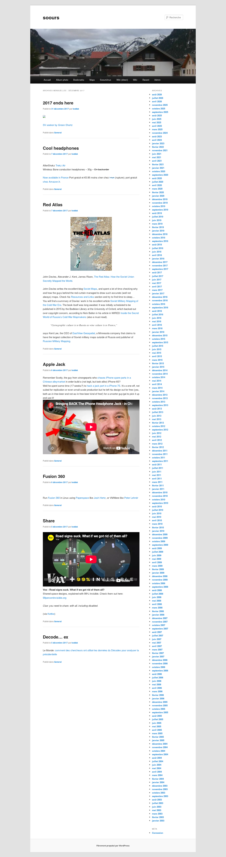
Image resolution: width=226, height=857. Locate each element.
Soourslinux (105, 79)
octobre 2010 (158, 499)
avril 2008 (157, 604)
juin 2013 (156, 415)
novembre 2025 (160, 104)
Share (49, 521)
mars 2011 (157, 482)
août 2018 (157, 244)
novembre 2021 (160, 150)
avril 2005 (157, 729)
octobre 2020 (158, 171)
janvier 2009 (158, 572)
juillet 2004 (157, 761)
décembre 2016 (159, 296)
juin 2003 (156, 806)
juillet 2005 (157, 719)
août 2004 (157, 757)
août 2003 (157, 799)
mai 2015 (156, 352)
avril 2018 (157, 255)
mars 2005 (157, 733)
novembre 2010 (160, 495)
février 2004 (158, 778)
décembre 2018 (159, 234)
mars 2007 (157, 649)
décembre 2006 (159, 660)
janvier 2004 (158, 782)
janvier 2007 (158, 656)
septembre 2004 (160, 754)
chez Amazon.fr (51, 181)
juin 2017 (156, 279)
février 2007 (158, 653)
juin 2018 (156, 251)
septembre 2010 (160, 503)
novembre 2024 (160, 132)
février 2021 (158, 164)
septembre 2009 (160, 544)
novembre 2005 (160, 705)
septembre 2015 (160, 342)
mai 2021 (156, 157)
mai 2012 (156, 436)
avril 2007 (157, 646)
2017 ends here (58, 103)
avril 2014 (157, 384)
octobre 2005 (158, 708)
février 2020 (158, 192)
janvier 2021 (158, 167)
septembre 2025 (160, 112)
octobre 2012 (158, 426)
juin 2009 (156, 555)
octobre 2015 (158, 338)
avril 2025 (157, 125)
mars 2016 (157, 328)
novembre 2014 (160, 373)
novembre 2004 (160, 747)
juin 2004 (156, 764)
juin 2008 (156, 597)
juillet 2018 (157, 248)
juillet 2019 (157, 216)
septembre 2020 (160, 174)
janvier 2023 (158, 143)
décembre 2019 (159, 199)
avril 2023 (157, 139)
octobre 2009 (158, 541)
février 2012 (158, 447)
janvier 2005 (158, 740)
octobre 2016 (158, 304)
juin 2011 (156, 471)
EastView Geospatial (83, 333)
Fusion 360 (54, 476)
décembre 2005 (159, 701)
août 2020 (157, 178)
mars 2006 (157, 691)
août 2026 (157, 94)
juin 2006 (156, 680)
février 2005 (158, 736)
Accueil (47, 79)
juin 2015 (156, 349)
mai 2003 (156, 810)
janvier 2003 (158, 820)
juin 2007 (156, 639)
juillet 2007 (157, 635)
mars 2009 (157, 565)
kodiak (76, 108)
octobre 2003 (158, 792)
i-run (112, 177)
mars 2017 (157, 290)
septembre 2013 (160, 405)
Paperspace (82, 497)
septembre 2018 (160, 241)
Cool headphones (61, 148)
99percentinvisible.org (54, 597)
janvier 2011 (158, 488)
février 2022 (158, 146)
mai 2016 (156, 321)
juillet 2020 (157, 181)
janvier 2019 (158, 230)
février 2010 (158, 527)
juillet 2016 (157, 314)
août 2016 (157, 310)
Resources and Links (82, 296)
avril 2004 (157, 771)
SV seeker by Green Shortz (58, 125)
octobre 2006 (158, 667)
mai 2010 (156, 516)
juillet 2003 (157, 803)
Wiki (135, 79)
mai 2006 (156, 684)
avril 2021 (157, 160)
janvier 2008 (158, 614)
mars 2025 (157, 129)
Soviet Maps (90, 288)
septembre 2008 (160, 586)
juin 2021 (156, 153)
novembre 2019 (160, 202)
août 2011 (157, 464)
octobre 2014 (158, 377)
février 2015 (158, 363)
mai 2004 (156, 768)
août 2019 (157, 213)
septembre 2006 (160, 670)
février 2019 (158, 227)
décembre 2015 (159, 335)
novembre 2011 (160, 454)
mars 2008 (157, 607)
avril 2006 (157, 687)
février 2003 (158, 817)
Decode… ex (55, 637)
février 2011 (158, 485)
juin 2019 (156, 220)
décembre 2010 (159, 492)
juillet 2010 (157, 509)
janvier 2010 (158, 530)
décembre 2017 (159, 262)
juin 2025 (156, 118)
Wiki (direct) (122, 79)
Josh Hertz (100, 497)
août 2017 (157, 272)
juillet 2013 (157, 412)
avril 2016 (157, 324)
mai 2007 (156, 642)
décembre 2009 (159, 534)
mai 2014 (156, 380)
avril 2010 (157, 520)
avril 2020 (157, 185)
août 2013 (157, 408)
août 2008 (157, 590)
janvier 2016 (158, 331)
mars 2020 (157, 188)
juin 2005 (156, 722)
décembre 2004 (159, 743)
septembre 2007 (160, 628)
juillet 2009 (157, 551)
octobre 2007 (158, 625)
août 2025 (157, 115)
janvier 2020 (158, 195)
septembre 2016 (160, 307)
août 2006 (157, 674)
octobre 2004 (158, 750)
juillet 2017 (157, 276)
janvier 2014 (158, 391)
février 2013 (158, 422)
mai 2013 (156, 419)
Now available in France (55, 177)
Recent (145, 79)
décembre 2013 (159, 394)
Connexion (157, 832)
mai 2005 (156, 726)
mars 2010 (157, 523)
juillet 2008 (157, 593)
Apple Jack (54, 364)
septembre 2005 (160, 712)
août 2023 (157, 136)
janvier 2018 (158, 258)
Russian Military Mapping (56, 341)
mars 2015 (157, 359)
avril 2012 (157, 440)
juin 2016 (156, 317)
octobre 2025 (158, 108)
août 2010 (157, 506)
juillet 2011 (157, 467)
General (58, 132)
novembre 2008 (160, 579)
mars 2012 (157, 443)
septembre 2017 (160, 269)
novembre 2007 (160, 621)
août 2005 (157, 715)
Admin (157, 79)
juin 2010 (156, 513)
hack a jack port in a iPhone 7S (103, 385)
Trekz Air (60, 165)
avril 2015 (157, 356)
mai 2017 (156, 283)
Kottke (50, 613)
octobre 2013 (158, 401)
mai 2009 (156, 558)
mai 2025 (156, 122)
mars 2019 (157, 223)
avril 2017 (157, 286)
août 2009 (157, 548)
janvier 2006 (158, 698)
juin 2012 (156, 433)
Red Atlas (52, 204)
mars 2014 (157, 387)
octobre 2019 (158, 206)
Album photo (62, 79)
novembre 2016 (160, 300)
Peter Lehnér (131, 497)
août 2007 (157, 632)
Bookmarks (78, 79)
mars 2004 (157, 775)
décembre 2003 (159, 785)
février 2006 (158, 695)
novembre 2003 (160, 789)
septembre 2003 (160, 796)
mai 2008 (156, 600)
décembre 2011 (159, 450)
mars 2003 (157, 813)
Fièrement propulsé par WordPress (113, 845)
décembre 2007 (159, 618)
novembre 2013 (160, 398)
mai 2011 (156, 475)
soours (51, 17)
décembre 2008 (159, 576)
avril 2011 (157, 478)
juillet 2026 (157, 97)
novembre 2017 (160, 265)
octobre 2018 (158, 237)
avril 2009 (157, 562)
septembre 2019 (160, 209)
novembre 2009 (160, 537)
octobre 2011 (158, 457)
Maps (92, 79)
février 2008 (158, 611)
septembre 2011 (160, 461)
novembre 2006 (160, 663)
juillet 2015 (157, 345)
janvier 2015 (158, 366)
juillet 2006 (157, 677)
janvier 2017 (158, 293)
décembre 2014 (159, 370)
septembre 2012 (160, 429)
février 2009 (158, 569)
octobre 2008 (158, 583)
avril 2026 (157, 101)
